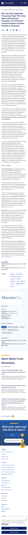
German (22, 327)
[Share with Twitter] (10, 30)
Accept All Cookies (14, 532)
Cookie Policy (5, 524)
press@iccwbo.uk (15, 264)
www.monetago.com (12, 313)
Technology (19, 274)
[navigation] (25, 3)
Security (19, 278)
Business (12, 278)
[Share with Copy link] (20, 30)
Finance (12, 286)
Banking (12, 274)
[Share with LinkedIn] (7, 30)
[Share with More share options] (23, 30)
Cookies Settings (14, 528)
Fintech (12, 283)
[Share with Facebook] (13, 30)
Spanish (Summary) (13, 327)
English (4, 327)
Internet (23, 281)
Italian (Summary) (12, 330)
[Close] (26, 519)
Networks (13, 281)
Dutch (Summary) (7, 332)
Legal (18, 281)
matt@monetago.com (16, 267)
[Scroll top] (22, 445)
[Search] (21, 3)
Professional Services (16, 276)
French (4, 330)
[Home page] (7, 3)
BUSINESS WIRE (12, 35)
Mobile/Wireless (20, 283)
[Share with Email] (17, 30)
